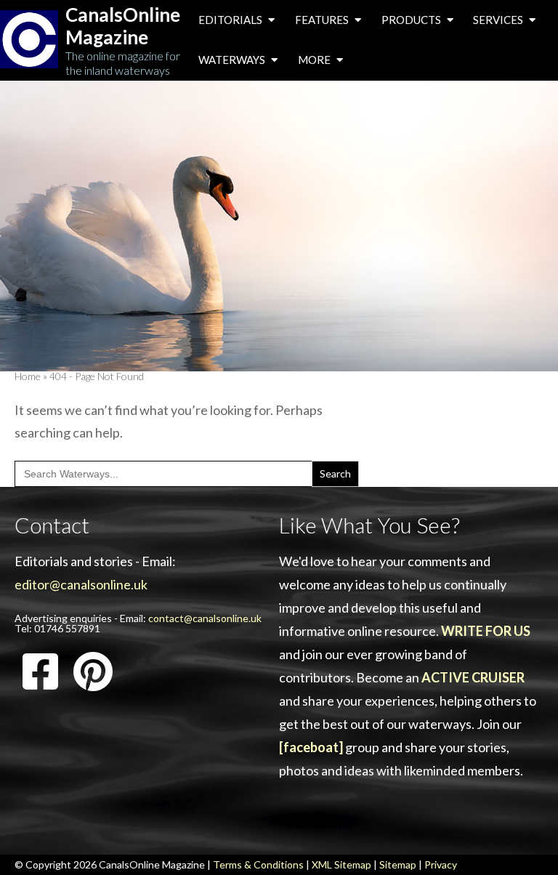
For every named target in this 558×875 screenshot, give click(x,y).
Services (499, 19)
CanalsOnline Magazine (122, 26)
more (315, 59)
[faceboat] (311, 747)
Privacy (440, 864)
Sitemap (397, 864)
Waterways (232, 59)
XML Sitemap (341, 864)
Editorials (231, 19)
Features (323, 19)
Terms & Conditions (258, 864)
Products (412, 19)
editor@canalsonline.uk (81, 584)
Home (28, 376)
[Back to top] (524, 841)
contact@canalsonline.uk (205, 618)
